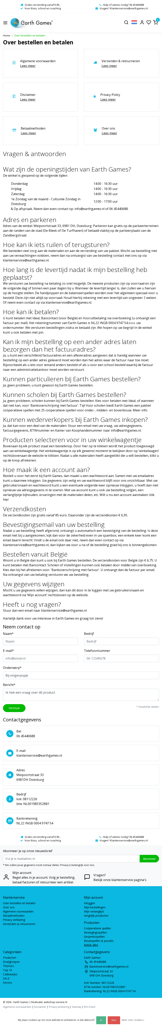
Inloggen (89, 903)
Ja (101, 1020)
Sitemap (76, 1007)
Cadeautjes (10, 974)
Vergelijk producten (96, 915)
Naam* (8, 633)
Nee (114, 1020)
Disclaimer (40, 1007)
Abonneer (149, 859)
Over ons (9, 907)
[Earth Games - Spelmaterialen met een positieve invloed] (31, 22)
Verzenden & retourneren (19, 924)
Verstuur (14, 708)
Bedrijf (89, 633)
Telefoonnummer (97, 650)
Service (7, 982)
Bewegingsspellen (95, 932)
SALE (6, 978)
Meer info (140, 410)
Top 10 (7, 970)
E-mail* (8, 650)
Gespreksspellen (94, 936)
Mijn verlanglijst (94, 911)
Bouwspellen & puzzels (99, 941)
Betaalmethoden (13, 915)
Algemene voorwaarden (18, 911)
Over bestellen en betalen (29, 35)
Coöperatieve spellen (97, 928)
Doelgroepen (11, 962)
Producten (9, 957)
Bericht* (9, 685)
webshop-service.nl (55, 1002)
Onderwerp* (12, 668)
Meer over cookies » (133, 1020)
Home (6, 35)
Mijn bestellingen (94, 907)
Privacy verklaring (14, 920)
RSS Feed (89, 1007)
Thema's (8, 966)
